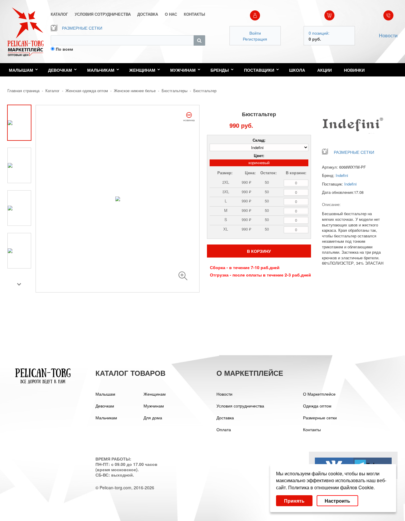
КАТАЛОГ (59, 14)
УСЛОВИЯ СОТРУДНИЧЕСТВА (103, 14)
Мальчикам (100, 70)
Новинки (354, 70)
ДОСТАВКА (147, 14)
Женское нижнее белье (135, 90)
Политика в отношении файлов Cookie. (331, 487)
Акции (324, 70)
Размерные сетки (320, 418)
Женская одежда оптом (87, 90)
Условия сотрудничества (240, 406)
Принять (294, 500)
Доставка (225, 418)
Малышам (21, 70)
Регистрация (255, 39)
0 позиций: (319, 33)
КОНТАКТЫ (194, 14)
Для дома (152, 418)
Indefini (342, 175)
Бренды (220, 70)
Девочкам (60, 70)
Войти (255, 33)
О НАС (171, 14)
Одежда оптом (317, 406)
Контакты (312, 429)
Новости (388, 35)
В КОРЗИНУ (259, 251)
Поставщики (259, 70)
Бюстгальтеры (174, 90)
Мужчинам (183, 70)
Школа (297, 70)
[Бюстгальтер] (182, 275)
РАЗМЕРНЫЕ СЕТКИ (82, 28)
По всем (64, 49)
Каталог (52, 90)
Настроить (337, 500)
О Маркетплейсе (319, 394)
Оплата (223, 429)
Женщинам (142, 70)
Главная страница (23, 90)
